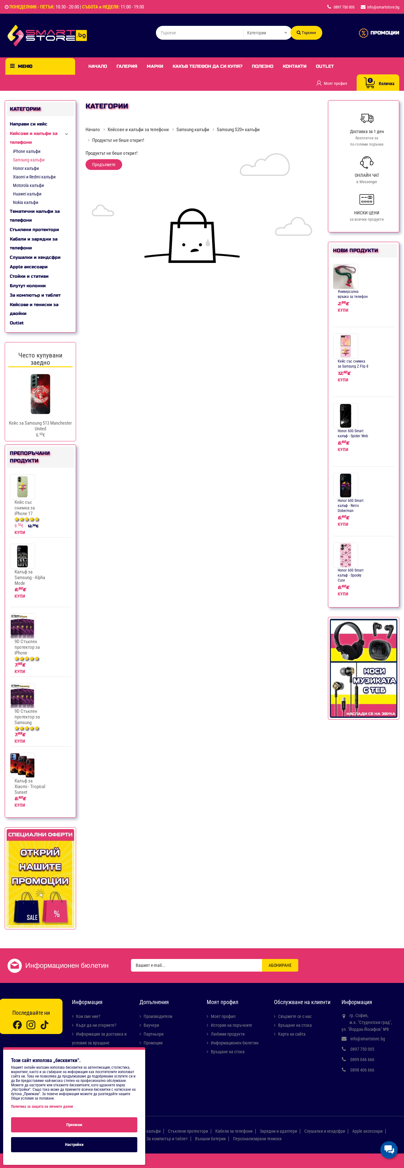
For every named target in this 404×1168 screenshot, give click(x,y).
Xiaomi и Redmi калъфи (34, 176)
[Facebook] (17, 1024)
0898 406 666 (362, 1069)
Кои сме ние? (88, 1016)
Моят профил (223, 1016)
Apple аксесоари (29, 267)
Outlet (325, 66)
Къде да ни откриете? (96, 1025)
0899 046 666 (362, 1059)
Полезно (262, 66)
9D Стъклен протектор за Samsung (27, 716)
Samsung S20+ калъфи (238, 129)
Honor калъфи (26, 168)
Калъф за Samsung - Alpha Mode (30, 577)
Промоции (153, 1042)
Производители (158, 1016)
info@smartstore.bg (367, 1038)
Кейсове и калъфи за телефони (33, 138)
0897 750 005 (362, 1049)
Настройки (74, 1144)
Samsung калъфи (29, 159)
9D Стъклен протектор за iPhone (27, 647)
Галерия (126, 66)
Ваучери (151, 1025)
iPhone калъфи (26, 151)
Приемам (74, 1124)
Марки (155, 66)
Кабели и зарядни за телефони (33, 243)
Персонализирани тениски (257, 1138)
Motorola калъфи (28, 185)
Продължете (104, 164)
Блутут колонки (28, 285)
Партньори (153, 1034)
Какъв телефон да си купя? (207, 66)
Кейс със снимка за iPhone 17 (25, 507)
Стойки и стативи (29, 276)
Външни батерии (210, 1138)
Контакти (294, 66)
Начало (97, 66)
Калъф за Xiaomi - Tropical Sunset (30, 786)
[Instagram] (31, 1024)
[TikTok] (44, 1024)
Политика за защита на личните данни (42, 1106)
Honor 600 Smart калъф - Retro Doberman (351, 505)
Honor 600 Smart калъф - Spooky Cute (351, 575)
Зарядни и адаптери (278, 1131)
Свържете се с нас (295, 1016)
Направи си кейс (28, 124)
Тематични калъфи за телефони (35, 216)
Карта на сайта (292, 1034)
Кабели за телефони (233, 1131)
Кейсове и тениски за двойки (34, 309)
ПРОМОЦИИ (385, 33)
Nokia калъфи (25, 202)
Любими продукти (228, 1034)
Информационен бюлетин (234, 1042)
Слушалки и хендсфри (35, 257)
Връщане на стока (228, 1051)
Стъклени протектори (34, 229)
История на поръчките (231, 1025)
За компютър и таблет (35, 295)
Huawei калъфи (27, 193)
